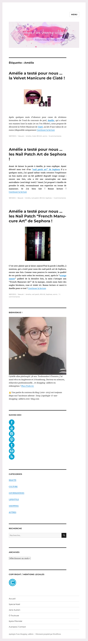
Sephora (48, 198)
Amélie (28, 136)
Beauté (21, 136)
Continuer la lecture (46, 130)
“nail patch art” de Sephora (46, 169)
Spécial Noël (14, 604)
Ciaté (34, 136)
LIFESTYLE (14, 499)
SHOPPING (14, 506)
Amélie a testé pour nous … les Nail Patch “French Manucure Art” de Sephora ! (37, 216)
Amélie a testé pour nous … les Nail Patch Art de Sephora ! (37, 154)
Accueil (12, 599)
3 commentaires (60, 198)
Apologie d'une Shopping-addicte (21, 634)
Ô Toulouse (14, 615)
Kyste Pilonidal (15, 621)
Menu (74, 14)
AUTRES (12, 512)
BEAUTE (12, 480)
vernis (45, 136)
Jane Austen (14, 610)
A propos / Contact (17, 627)
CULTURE (13, 486)
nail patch (35, 198)
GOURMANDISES (16, 493)
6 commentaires (55, 136)
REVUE (39, 136)
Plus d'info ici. (27, 386)
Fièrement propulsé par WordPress (48, 634)
